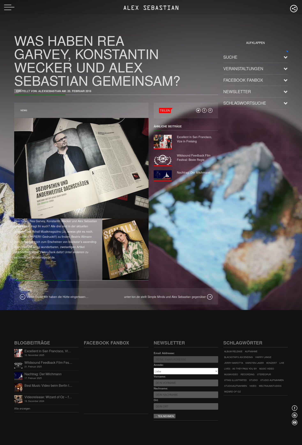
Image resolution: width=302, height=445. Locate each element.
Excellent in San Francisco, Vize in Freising (194, 139)
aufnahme (251, 351)
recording (248, 374)
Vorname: (160, 376)
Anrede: (159, 365)
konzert (271, 362)
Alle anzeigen (22, 408)
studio (253, 380)
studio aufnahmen (272, 380)
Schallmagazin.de (43, 257)
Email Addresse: (164, 353)
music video (266, 368)
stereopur (264, 374)
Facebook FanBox (243, 80)
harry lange (263, 357)
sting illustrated (235, 380)
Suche (230, 57)
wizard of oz (232, 391)
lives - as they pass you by (240, 368)
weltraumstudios (270, 385)
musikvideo (231, 374)
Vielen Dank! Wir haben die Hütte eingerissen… (57, 297)
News (24, 110)
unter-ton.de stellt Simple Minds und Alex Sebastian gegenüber (165, 297)
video (252, 385)
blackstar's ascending (238, 357)
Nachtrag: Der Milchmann (193, 172)
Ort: (156, 400)
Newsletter (237, 91)
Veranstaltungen (243, 68)
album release (233, 351)
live (281, 362)
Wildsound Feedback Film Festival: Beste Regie (194, 157)
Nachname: (161, 388)
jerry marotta (233, 362)
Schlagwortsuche (244, 103)
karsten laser (255, 362)
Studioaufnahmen (235, 385)
